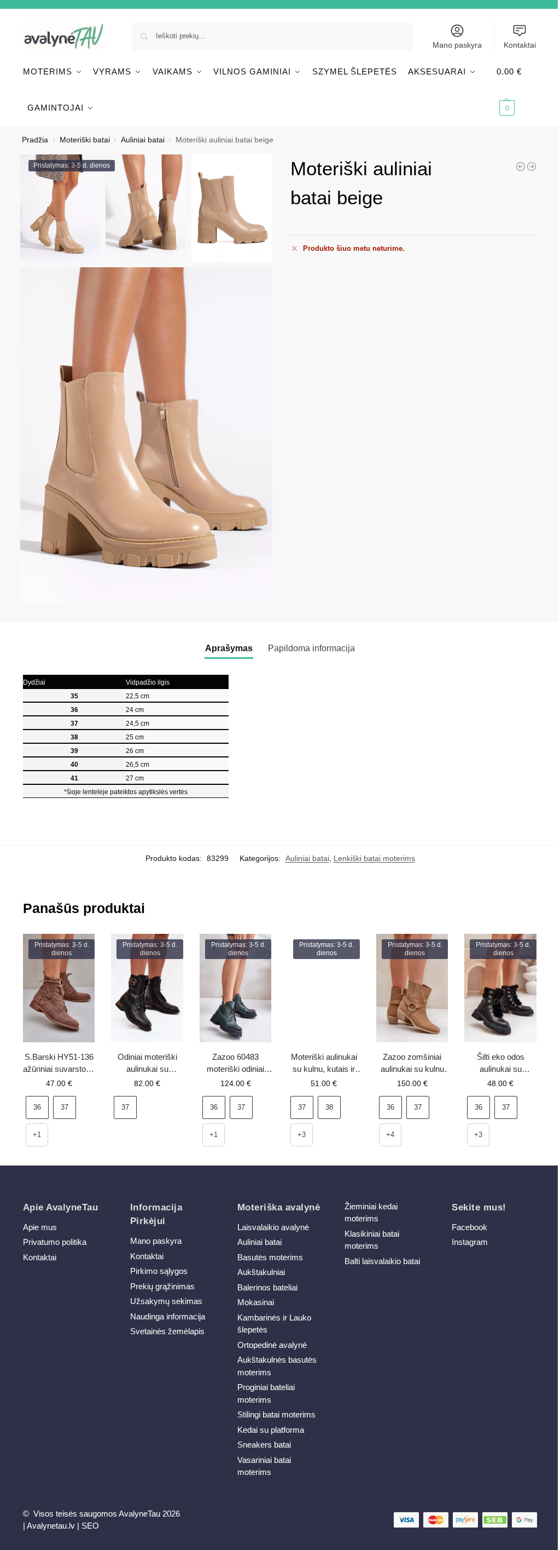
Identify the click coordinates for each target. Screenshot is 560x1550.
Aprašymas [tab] (229, 648)
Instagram (470, 1242)
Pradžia (35, 140)
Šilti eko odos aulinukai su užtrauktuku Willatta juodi (500, 1064)
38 (329, 1107)
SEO (90, 1525)
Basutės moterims (270, 1257)
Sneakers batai (264, 1444)
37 (64, 1107)
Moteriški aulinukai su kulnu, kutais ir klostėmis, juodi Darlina (324, 1064)
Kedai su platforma (270, 1429)
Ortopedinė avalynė (272, 1345)
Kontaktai (520, 45)
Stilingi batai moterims (276, 1414)
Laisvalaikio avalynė (273, 1227)
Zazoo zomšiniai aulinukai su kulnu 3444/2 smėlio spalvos (412, 1064)
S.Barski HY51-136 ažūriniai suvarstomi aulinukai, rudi (59, 1064)
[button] (517, 90)
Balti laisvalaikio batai (382, 1261)
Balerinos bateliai (267, 1287)
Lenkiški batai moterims (374, 858)
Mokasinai (255, 1302)
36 (37, 1107)
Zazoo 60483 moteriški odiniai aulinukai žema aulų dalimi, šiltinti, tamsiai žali (235, 1064)
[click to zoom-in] (146, 435)
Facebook (469, 1227)
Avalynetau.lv (51, 1525)
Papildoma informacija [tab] (311, 648)
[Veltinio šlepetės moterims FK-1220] (531, 166)
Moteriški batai (85, 140)
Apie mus (40, 1227)
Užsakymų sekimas (166, 1301)
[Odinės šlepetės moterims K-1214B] (520, 166)
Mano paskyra (457, 45)
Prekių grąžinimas (162, 1286)
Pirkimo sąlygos (159, 1271)
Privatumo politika (54, 1242)
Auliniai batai (143, 140)
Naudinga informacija (167, 1316)
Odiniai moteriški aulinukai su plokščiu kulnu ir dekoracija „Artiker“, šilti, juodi (147, 1064)
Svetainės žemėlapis (167, 1331)
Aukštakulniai (261, 1272)
